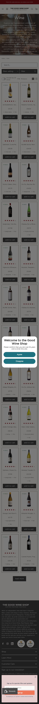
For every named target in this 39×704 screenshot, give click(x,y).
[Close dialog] (35, 677)
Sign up (19, 693)
